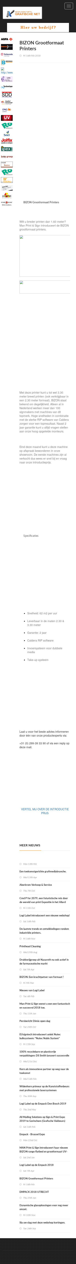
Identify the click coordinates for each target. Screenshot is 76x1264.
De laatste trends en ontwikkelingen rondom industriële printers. (44, 931)
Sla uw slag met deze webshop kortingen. (42, 1223)
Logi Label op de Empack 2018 (37, 1165)
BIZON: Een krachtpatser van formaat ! (41, 977)
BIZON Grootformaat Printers (36, 1178)
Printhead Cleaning (30, 946)
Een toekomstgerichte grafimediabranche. (42, 871)
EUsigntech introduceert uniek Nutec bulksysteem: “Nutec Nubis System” (40, 1036)
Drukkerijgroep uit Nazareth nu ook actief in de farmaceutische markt (44, 962)
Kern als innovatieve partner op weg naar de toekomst (44, 1071)
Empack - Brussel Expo (32, 1134)
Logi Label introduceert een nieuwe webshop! (44, 915)
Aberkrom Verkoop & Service (35, 885)
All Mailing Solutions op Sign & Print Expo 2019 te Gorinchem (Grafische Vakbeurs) (42, 1119)
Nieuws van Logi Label (31, 990)
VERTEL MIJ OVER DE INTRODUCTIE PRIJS (45, 811)
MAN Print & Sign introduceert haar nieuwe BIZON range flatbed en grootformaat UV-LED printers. (43, 1152)
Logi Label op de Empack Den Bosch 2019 (42, 1104)
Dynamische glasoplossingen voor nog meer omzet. (43, 1207)
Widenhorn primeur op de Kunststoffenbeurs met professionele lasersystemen (44, 1088)
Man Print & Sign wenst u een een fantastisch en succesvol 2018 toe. (44, 1006)
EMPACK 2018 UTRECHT (34, 1192)
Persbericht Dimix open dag (34, 1021)
